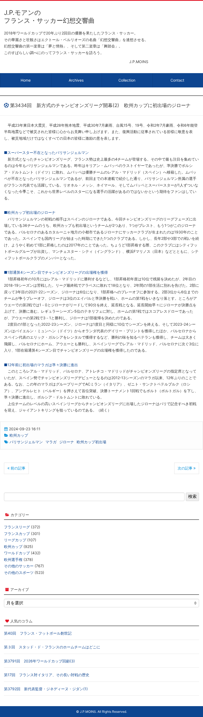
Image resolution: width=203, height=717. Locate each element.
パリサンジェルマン (26, 442)
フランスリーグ (17, 527)
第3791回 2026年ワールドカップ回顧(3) (39, 661)
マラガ (51, 442)
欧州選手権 (13, 559)
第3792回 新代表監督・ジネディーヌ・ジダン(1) (46, 689)
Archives (76, 80)
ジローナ (66, 442)
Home (26, 80)
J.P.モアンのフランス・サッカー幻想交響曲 (49, 16)
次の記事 (185, 468)
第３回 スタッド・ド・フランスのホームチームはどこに (52, 647)
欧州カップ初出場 (91, 442)
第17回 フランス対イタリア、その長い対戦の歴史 (46, 674)
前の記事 (17, 468)
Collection (126, 80)
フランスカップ (17, 533)
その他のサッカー (19, 566)
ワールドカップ (17, 553)
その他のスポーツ (19, 572)
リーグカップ (15, 540)
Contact (177, 80)
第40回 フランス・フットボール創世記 (38, 633)
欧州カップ (19, 435)
